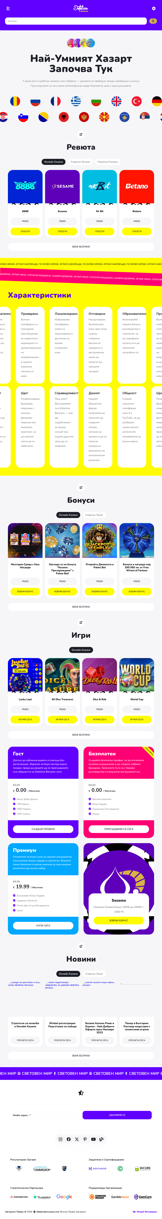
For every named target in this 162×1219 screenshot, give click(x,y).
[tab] (53, 162)
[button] (8, 8)
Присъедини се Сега (118, 829)
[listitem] (71, 43)
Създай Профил (43, 829)
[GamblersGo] (19, 1196)
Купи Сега (43, 925)
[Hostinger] (97, 1168)
